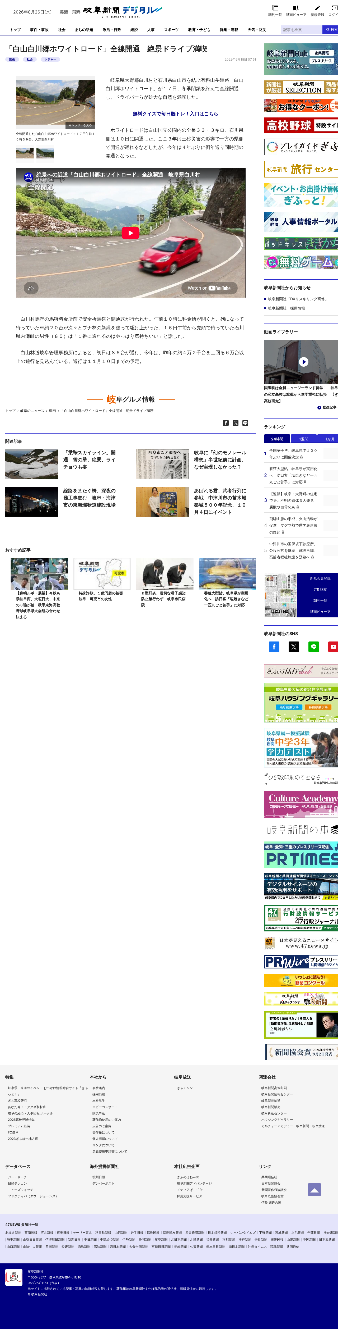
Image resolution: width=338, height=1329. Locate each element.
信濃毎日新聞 (54, 1239)
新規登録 (317, 14)
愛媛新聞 (68, 1247)
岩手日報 (137, 1233)
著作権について (103, 1132)
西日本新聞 (118, 1247)
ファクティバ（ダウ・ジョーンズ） (33, 1196)
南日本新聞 (237, 1247)
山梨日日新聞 (32, 1239)
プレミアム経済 (19, 1126)
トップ (15, 29)
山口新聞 (13, 1247)
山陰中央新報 (32, 1247)
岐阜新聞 (161, 1239)
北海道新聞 (13, 1233)
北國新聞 (196, 1239)
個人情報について (105, 1139)
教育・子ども (199, 29)
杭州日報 (98, 1177)
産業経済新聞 (194, 1233)
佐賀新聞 (196, 1247)
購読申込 (98, 1113)
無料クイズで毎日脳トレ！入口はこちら (175, 113)
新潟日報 (74, 1239)
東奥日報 (63, 1233)
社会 (61, 29)
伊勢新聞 (129, 1239)
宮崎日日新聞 (161, 1247)
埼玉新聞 (13, 1239)
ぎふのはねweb (188, 1177)
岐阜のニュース (32, 410)
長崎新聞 (180, 1247)
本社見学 (98, 1101)
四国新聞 (51, 1247)
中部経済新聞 (109, 1239)
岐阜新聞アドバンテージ (194, 1183)
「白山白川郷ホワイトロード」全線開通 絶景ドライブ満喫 (107, 410)
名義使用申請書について (109, 1151)
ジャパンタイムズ (243, 1233)
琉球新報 (276, 1247)
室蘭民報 (31, 1233)
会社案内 (98, 1088)
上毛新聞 (297, 1233)
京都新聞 (228, 1239)
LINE (313, 646)
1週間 (303, 439)
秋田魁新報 (103, 1233)
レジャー (50, 59)
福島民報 (153, 1233)
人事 (151, 29)
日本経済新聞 (217, 1233)
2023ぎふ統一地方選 (23, 1139)
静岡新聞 (145, 1239)
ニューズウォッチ (20, 1190)
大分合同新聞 (138, 1247)
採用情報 (98, 1094)
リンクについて (103, 1145)
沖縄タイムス (257, 1247)
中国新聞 (309, 1239)
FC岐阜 (13, 1132)
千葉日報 (313, 1233)
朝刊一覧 (275, 14)
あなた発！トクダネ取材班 (27, 1107)
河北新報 (47, 1233)
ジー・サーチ (17, 1177)
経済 (134, 29)
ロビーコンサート (105, 1107)
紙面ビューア (296, 14)
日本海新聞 (327, 1239)
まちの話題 (84, 29)
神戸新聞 (244, 1239)
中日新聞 (90, 1239)
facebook (274, 646)
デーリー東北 (82, 1233)
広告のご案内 (101, 1126)
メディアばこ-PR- (190, 1190)
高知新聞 (100, 1247)
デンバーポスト (103, 1183)
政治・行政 (112, 29)
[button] (90, 105)
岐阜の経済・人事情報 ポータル (30, 1113)
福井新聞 (212, 1239)
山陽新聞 (293, 1239)
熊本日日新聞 (215, 1247)
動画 (12, 59)
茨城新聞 (281, 1233)
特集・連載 (229, 29)
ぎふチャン (185, 1088)
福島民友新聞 (172, 1233)
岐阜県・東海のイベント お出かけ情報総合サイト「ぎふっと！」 (48, 1091)
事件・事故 (39, 29)
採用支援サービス (189, 1196)
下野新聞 (265, 1233)
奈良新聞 (261, 1239)
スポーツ (171, 29)
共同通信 (293, 1247)
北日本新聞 (179, 1239)
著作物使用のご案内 (106, 1120)
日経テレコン (17, 1183)
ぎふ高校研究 (17, 1101)
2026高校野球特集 (21, 1120)
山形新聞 (121, 1233)
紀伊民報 (277, 1239)
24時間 (277, 439)
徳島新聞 (84, 1247)
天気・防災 (257, 29)
